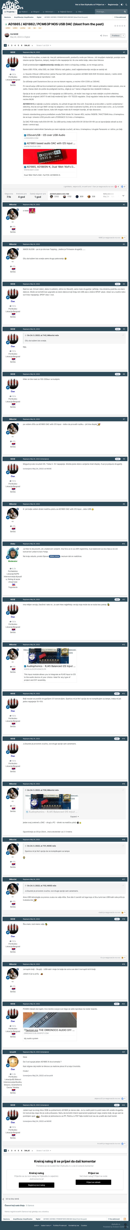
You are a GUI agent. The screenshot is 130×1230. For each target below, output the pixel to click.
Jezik (36, 1225)
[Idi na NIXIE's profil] (7, 35)
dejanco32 (77, 187)
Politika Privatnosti (60, 1225)
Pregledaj (10, 12)
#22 (123, 1105)
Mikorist (12, 204)
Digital (27, 37)
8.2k (14, 568)
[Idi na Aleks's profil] (12, 553)
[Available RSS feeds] (125, 1219)
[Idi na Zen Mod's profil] (89, 196)
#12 (123, 645)
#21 (123, 1052)
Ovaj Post (115, 12)
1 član (94, 187)
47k (14, 227)
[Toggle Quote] (26, 335)
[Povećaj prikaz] (25, 135)
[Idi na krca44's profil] (12, 1061)
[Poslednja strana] (32, 45)
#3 (124, 244)
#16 (123, 840)
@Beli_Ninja (54, 556)
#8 (124, 459)
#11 (123, 599)
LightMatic (68, 187)
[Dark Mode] (126, 4)
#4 (124, 284)
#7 (124, 419)
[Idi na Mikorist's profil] (51, 196)
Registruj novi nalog (36, 1185)
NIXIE (15, 34)
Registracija (113, 4)
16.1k (13, 74)
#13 (123, 694)
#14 (123, 739)
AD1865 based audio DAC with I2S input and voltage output (61, 143)
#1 (124, 52)
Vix (101, 958)
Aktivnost (49, 12)
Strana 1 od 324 (43, 45)
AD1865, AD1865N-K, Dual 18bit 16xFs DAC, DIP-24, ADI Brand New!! (66, 166)
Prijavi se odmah (93, 1182)
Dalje (27, 45)
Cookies (84, 1225)
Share (105, 35)
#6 (124, 374)
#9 (124, 504)
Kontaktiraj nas (74, 1225)
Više (80, 12)
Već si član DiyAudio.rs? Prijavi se (90, 4)
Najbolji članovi (66, 12)
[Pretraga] (124, 11)
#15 (123, 784)
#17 (123, 879)
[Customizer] (122, 4)
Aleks (12, 544)
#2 (124, 204)
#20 (123, 1004)
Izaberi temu (45, 1225)
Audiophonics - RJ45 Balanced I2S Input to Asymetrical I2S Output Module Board (73, 666)
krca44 (85, 187)
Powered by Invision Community (115, 1227)
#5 (124, 329)
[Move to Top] (125, 1224)
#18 (123, 919)
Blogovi (36, 12)
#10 (123, 544)
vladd (101, 912)
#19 (123, 964)
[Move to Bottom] (125, 1227)
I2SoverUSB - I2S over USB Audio (46, 135)
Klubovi (24, 12)
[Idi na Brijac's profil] (77, 196)
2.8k (14, 1074)
